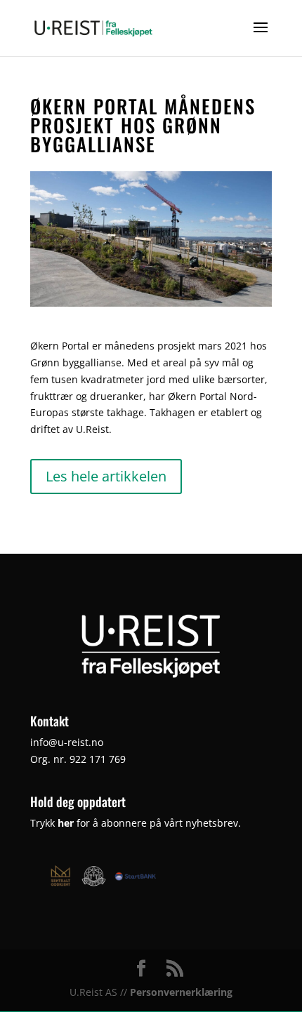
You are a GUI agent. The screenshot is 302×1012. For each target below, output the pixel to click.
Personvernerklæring (181, 992)
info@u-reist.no (66, 742)
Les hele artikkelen (106, 476)
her (66, 823)
